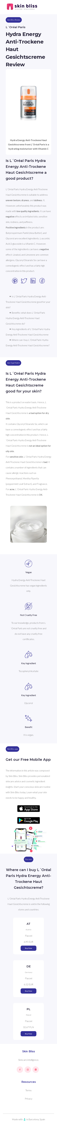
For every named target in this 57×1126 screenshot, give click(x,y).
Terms (28, 1090)
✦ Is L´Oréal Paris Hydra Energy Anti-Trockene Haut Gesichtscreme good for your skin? (28, 302)
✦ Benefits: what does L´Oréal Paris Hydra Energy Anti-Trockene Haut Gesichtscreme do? (25, 318)
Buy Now (28, 948)
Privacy (28, 1098)
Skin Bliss (28, 1051)
